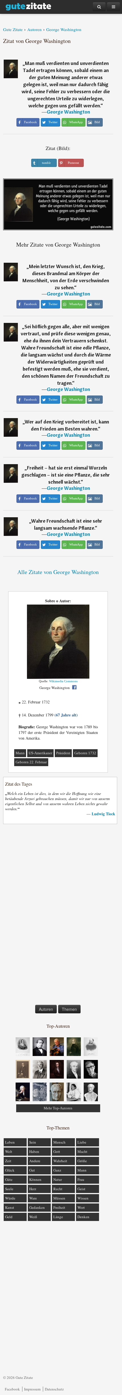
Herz (32, 1188)
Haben (34, 1151)
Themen (69, 1009)
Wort (81, 1207)
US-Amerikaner (40, 753)
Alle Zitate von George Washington (58, 572)
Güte (8, 1179)
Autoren (46, 1009)
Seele (9, 1188)
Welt (8, 1151)
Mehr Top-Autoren (58, 1108)
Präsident (63, 753)
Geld (8, 1216)
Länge (58, 1216)
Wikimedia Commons (63, 681)
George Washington (68, 111)
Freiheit (59, 1207)
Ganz (57, 1170)
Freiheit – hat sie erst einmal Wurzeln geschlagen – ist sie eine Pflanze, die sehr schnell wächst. (66, 474)
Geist (81, 1188)
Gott (56, 1151)
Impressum (32, 1389)
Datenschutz (54, 1389)
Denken (83, 1216)
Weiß (33, 1216)
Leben (10, 1142)
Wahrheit (60, 1160)
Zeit (8, 1160)
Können (35, 1179)
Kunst (9, 1207)
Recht (57, 1188)
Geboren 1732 (85, 753)
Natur (57, 1179)
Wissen (83, 1198)
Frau (80, 1179)
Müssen (59, 1198)
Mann (20, 753)
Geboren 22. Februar (31, 762)
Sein (32, 1142)
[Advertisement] (58, 915)
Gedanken (37, 1207)
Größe (82, 1160)
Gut (32, 1170)
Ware (33, 1198)
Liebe (81, 1142)
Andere (34, 1160)
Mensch (59, 1142)
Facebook (12, 1389)
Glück (9, 1170)
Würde (10, 1198)
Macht (82, 1151)
